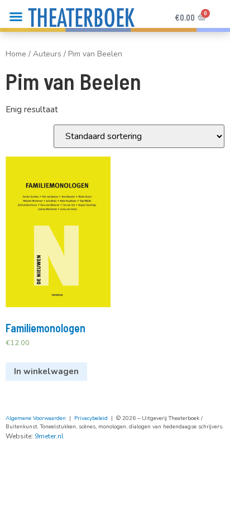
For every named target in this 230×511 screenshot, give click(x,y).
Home (16, 54)
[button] (16, 16)
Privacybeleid (91, 418)
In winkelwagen (46, 371)
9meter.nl (49, 436)
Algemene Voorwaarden (36, 418)
